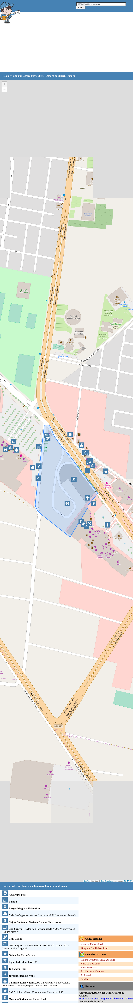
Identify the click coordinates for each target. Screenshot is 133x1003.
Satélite (84, 979)
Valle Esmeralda (89, 967)
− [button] (4, 89)
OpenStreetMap (107, 881)
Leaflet (87, 881)
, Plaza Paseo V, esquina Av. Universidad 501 (36, 992)
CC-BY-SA (128, 881)
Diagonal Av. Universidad (94, 948)
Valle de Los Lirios (90, 963)
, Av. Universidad (25, 908)
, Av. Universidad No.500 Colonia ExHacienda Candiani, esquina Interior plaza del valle (36, 984)
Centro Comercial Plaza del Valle (98, 959)
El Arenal (86, 975)
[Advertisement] (59, 48)
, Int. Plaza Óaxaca (22, 955)
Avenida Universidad (92, 944)
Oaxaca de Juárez (55, 75)
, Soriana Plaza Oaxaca (35, 922)
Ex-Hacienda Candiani (92, 971)
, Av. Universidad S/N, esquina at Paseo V (42, 915)
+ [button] (4, 84)
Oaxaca (71, 75)
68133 (41, 75)
